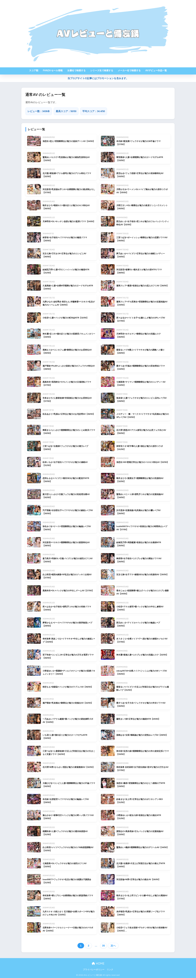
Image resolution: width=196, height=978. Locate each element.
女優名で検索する (76, 70)
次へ (113, 945)
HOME (99, 963)
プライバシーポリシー (93, 969)
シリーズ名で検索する (101, 70)
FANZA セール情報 (53, 70)
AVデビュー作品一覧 (156, 70)
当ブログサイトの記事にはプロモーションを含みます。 (98, 78)
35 (103, 945)
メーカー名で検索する (129, 70)
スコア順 (33, 70)
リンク (110, 969)
